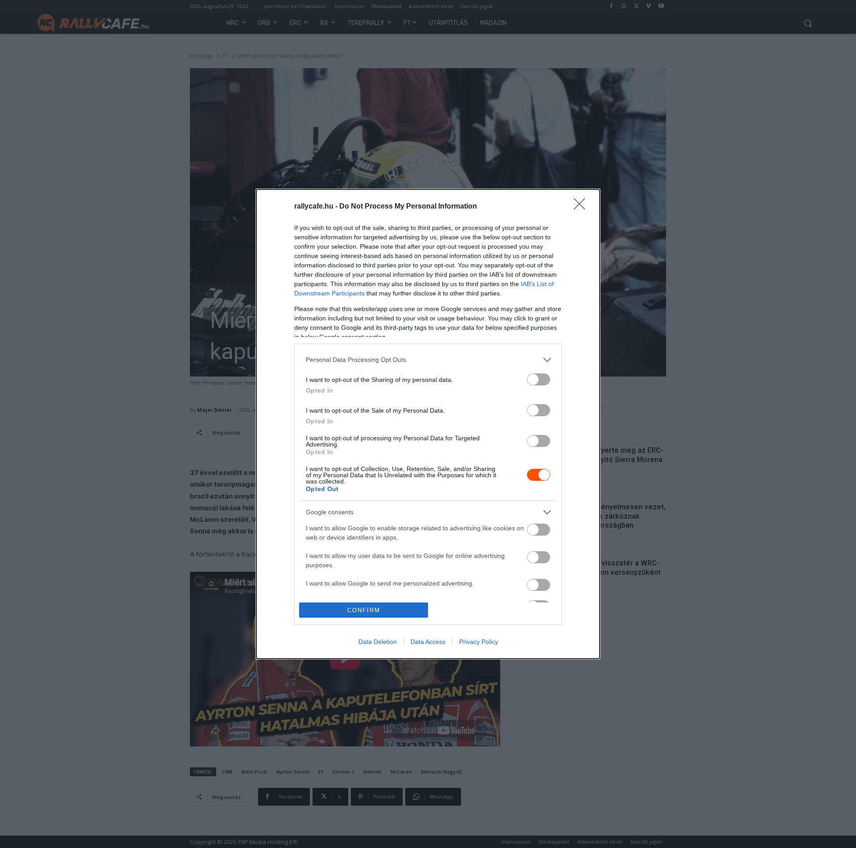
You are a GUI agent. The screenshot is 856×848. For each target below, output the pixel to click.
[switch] (538, 379)
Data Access (428, 641)
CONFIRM (363, 610)
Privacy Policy (478, 641)
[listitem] (428, 360)
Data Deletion (377, 641)
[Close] (582, 206)
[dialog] (428, 424)
